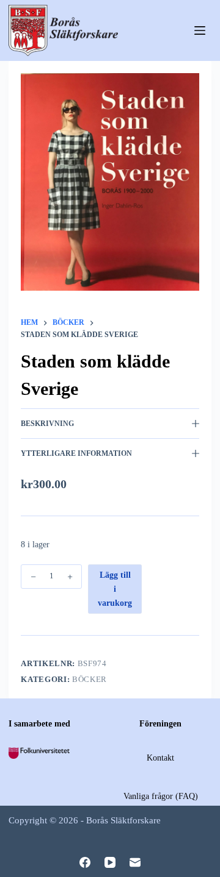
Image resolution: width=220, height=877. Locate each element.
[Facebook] (84, 862)
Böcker (89, 679)
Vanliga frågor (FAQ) (160, 796)
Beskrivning (47, 423)
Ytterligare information (76, 453)
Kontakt (160, 757)
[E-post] (135, 862)
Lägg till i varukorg (115, 589)
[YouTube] (110, 862)
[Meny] (199, 30)
